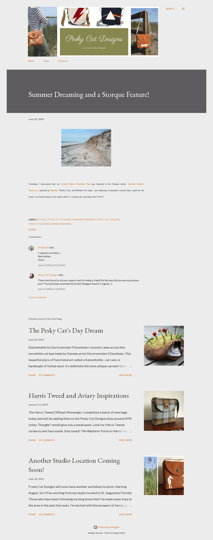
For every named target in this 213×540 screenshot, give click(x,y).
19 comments (47, 375)
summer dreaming (60, 223)
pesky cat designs (109, 219)
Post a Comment (37, 297)
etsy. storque (62, 219)
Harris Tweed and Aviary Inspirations (79, 395)
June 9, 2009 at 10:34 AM (51, 265)
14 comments (47, 440)
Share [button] (32, 229)
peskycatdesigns (39, 223)
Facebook (63, 61)
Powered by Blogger (108, 527)
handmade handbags (84, 219)
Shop (46, 61)
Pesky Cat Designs (48, 274)
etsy (50, 219)
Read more (125, 375)
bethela (42, 219)
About (31, 61)
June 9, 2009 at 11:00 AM (51, 288)
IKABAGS (43, 247)
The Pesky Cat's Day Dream (66, 330)
